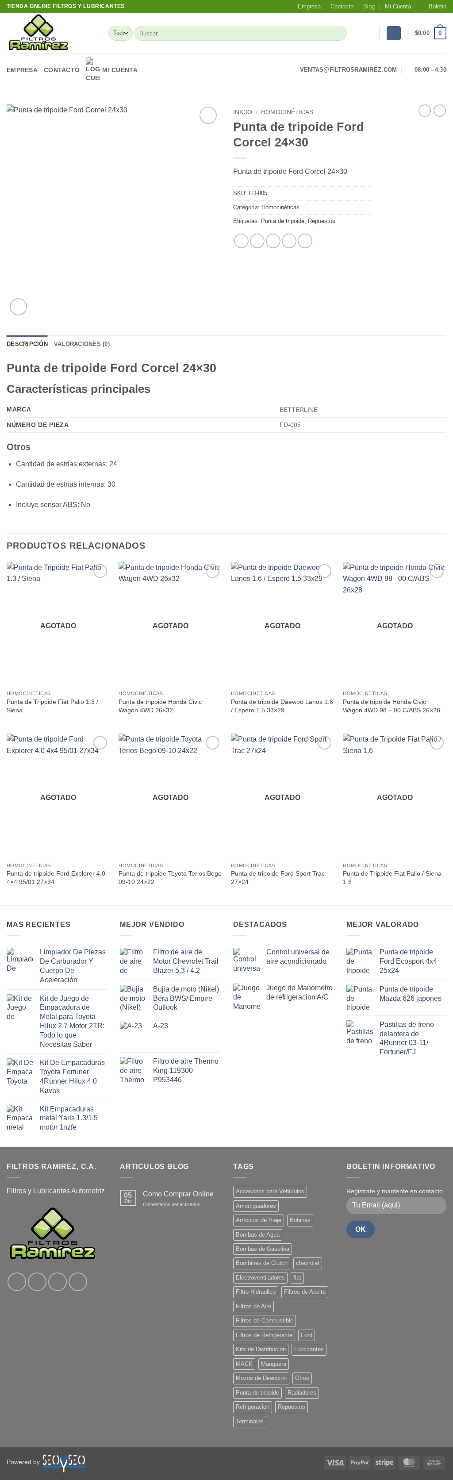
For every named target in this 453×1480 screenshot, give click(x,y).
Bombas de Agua (258, 1234)
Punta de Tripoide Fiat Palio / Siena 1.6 (392, 877)
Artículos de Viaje (258, 1220)
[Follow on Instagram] (37, 1281)
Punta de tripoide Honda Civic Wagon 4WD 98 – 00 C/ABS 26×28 (391, 706)
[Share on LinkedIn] (305, 241)
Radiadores (302, 1392)
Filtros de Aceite (305, 1291)
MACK (244, 1364)
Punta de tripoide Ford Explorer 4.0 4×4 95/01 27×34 (56, 877)
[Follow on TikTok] (57, 1281)
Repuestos (321, 221)
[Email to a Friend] (273, 241)
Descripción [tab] (27, 344)
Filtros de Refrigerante (264, 1335)
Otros (302, 1378)
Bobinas (300, 1220)
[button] (433, 6)
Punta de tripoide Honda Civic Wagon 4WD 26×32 (160, 706)
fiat (297, 1277)
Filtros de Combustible (264, 1320)
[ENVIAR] (338, 33)
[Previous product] (440, 110)
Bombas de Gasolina (262, 1249)
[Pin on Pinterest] (289, 241)
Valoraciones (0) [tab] (82, 344)
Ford (306, 1335)
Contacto (341, 6)
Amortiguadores (256, 1206)
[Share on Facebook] (241, 241)
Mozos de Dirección (261, 1378)
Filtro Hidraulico (256, 1291)
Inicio (242, 112)
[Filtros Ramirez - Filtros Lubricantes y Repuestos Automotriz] (51, 33)
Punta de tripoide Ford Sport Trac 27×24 (278, 877)
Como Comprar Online (178, 1194)
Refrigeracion (252, 1406)
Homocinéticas (287, 112)
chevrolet (307, 1263)
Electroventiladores (260, 1277)
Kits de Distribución (261, 1349)
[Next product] (424, 110)
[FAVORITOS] (368, 33)
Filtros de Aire (253, 1306)
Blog (369, 6)
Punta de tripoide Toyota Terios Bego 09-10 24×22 (170, 877)
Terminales (250, 1421)
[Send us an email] (78, 1281)
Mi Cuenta (398, 6)
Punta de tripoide (282, 221)
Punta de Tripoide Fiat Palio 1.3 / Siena (52, 706)
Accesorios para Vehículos (270, 1191)
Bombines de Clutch (262, 1263)
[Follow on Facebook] (17, 1281)
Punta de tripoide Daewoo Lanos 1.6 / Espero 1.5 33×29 (282, 706)
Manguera (273, 1364)
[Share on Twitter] (257, 241)
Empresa (309, 6)
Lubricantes (309, 1349)
